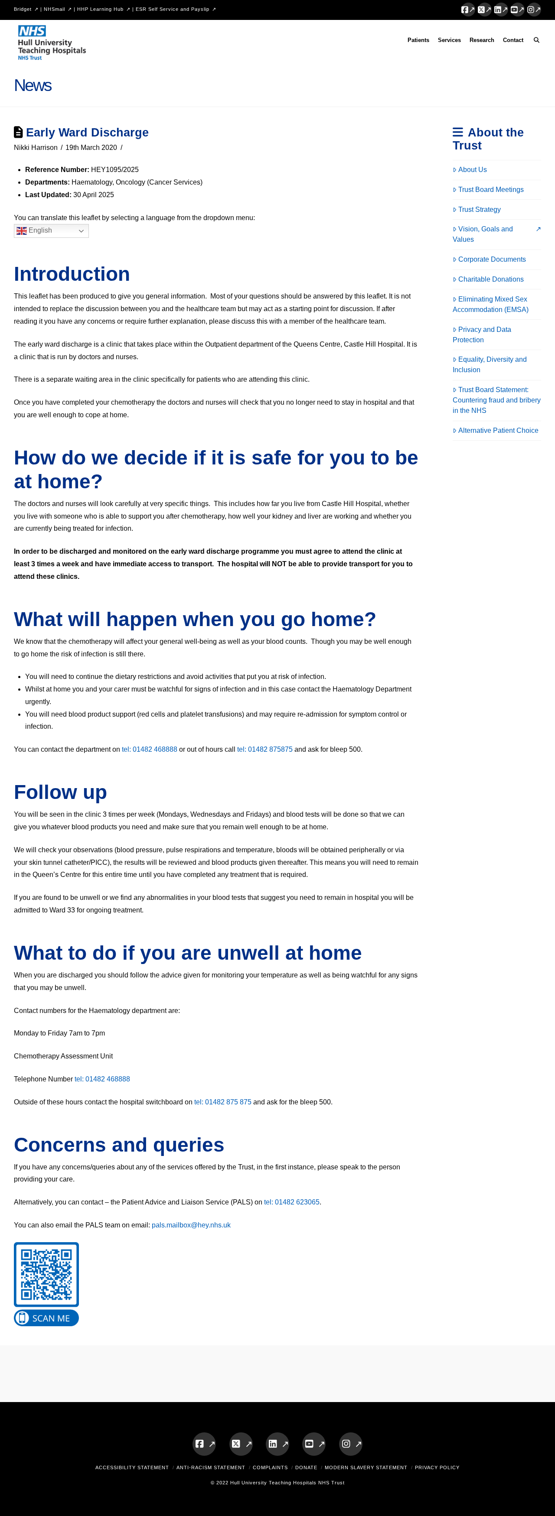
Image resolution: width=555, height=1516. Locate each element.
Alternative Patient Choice (498, 430)
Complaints (270, 1467)
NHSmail (54, 9)
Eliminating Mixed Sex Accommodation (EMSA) (491, 304)
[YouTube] (518, 9)
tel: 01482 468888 (149, 749)
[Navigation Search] (534, 41)
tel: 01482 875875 (265, 749)
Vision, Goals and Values (483, 234)
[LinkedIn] (501, 9)
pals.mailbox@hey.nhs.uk (191, 1225)
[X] (485, 9)
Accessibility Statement (132, 1467)
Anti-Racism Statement (210, 1467)
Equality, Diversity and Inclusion (490, 364)
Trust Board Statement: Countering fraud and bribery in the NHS (497, 400)
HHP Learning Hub (100, 9)
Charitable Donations (491, 279)
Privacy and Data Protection (482, 335)
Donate (306, 1467)
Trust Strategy (479, 209)
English (39, 230)
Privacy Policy (437, 1467)
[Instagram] (534, 9)
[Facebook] (468, 9)
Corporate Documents (492, 259)
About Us (472, 169)
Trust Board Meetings (491, 189)
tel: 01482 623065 (292, 1202)
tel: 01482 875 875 (222, 1102)
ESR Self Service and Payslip (172, 9)
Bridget (23, 9)
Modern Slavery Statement (366, 1467)
